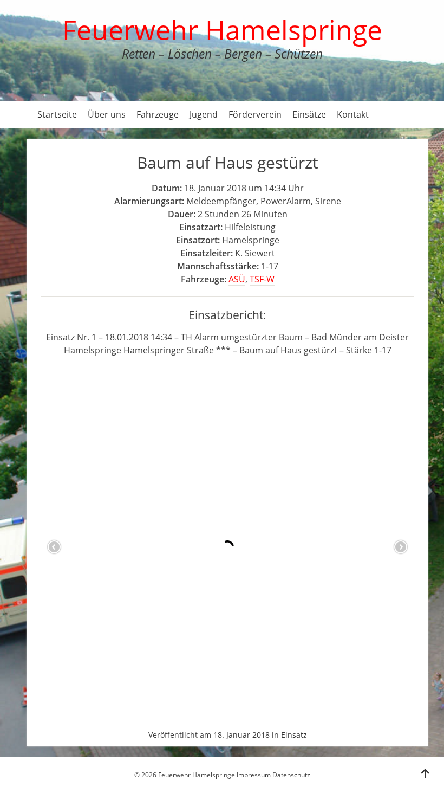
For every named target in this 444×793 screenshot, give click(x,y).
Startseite (57, 114)
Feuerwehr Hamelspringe (222, 29)
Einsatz (294, 735)
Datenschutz (291, 774)
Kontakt (353, 114)
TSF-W (262, 279)
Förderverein (255, 114)
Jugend (204, 114)
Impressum (254, 774)
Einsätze (309, 114)
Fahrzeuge (157, 114)
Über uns (107, 114)
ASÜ (236, 279)
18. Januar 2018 (241, 735)
